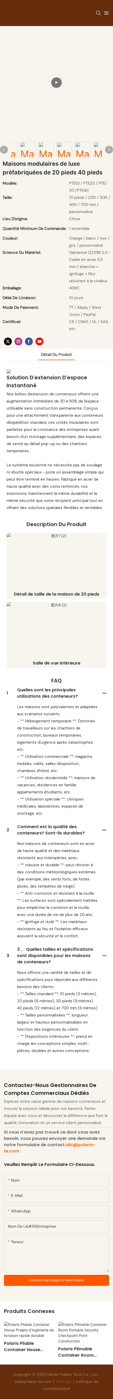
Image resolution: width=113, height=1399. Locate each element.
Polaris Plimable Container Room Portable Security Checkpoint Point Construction (77, 1352)
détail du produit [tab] (56, 354)
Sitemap (63, 1381)
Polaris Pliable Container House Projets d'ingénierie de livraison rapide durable (28, 1346)
